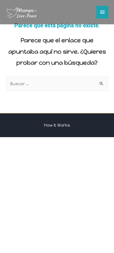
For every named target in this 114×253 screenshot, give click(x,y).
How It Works (57, 125)
